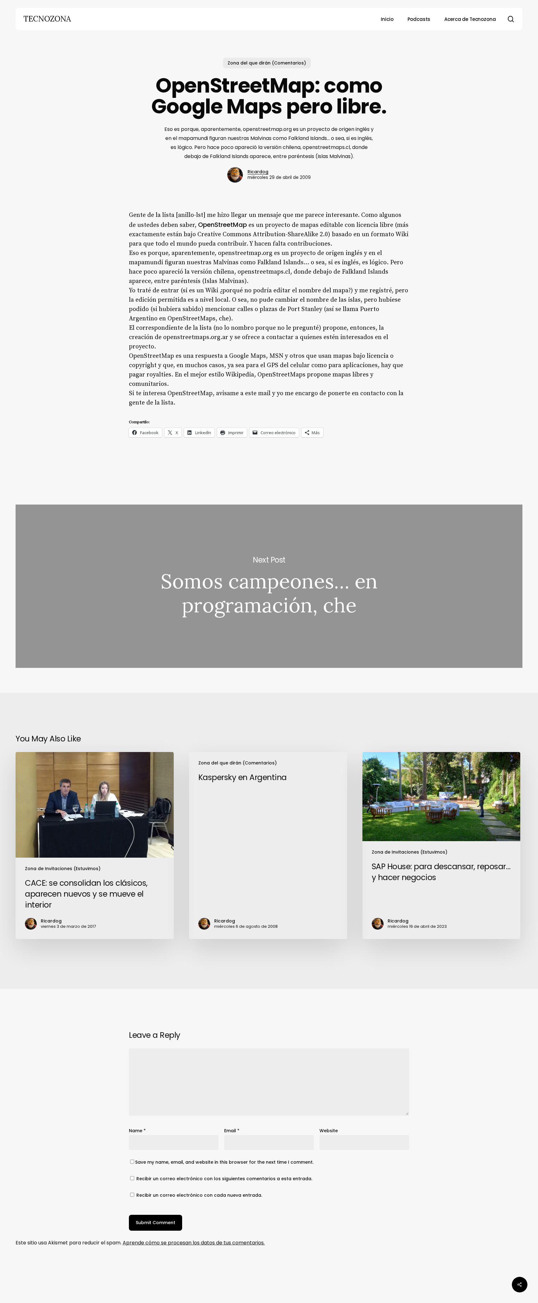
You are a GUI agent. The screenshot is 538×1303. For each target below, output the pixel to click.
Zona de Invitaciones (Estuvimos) (63, 868)
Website (328, 1131)
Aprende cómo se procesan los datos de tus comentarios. (194, 1242)
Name (137, 1131)
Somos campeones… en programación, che (269, 586)
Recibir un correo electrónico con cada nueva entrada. (199, 1195)
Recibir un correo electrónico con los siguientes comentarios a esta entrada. (224, 1179)
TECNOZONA (47, 19)
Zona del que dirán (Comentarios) (267, 63)
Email (231, 1131)
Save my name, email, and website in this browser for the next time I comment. (224, 1162)
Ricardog (258, 172)
